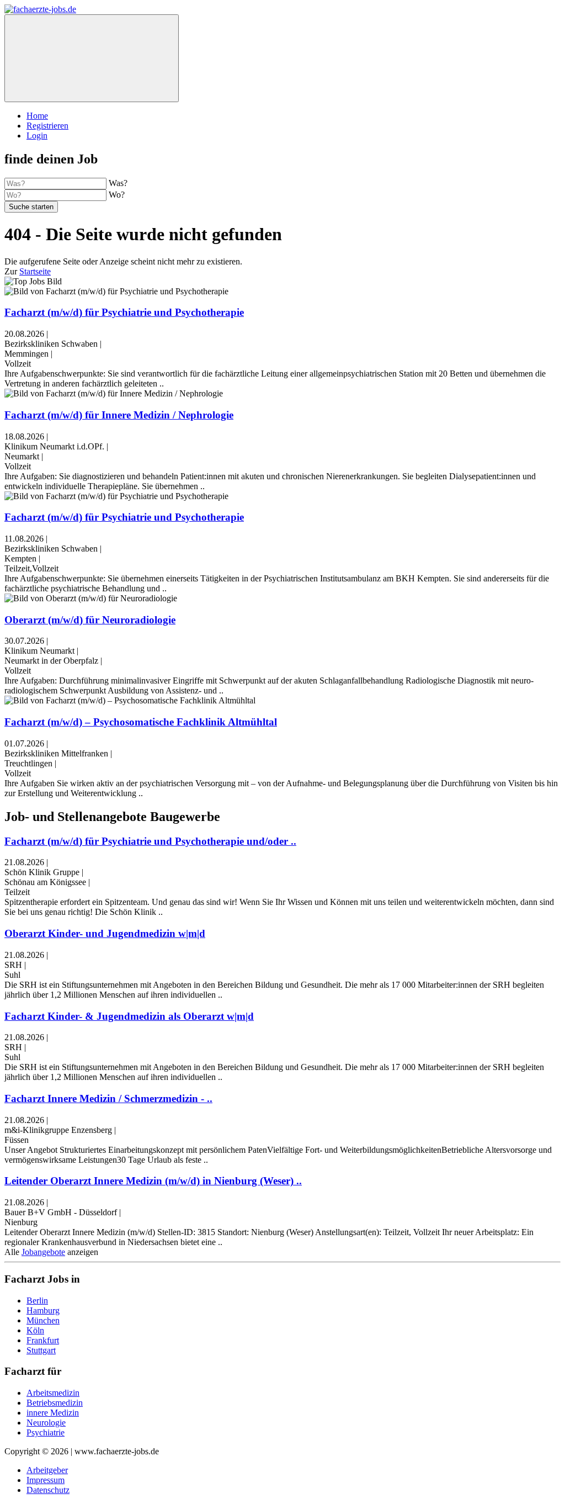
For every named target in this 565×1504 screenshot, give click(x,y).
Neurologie (46, 1422)
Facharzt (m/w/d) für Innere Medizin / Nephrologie (118, 415)
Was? (118, 183)
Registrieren (47, 125)
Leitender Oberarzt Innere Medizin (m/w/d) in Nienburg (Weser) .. (153, 1181)
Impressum (45, 1480)
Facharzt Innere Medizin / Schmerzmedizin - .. (108, 1098)
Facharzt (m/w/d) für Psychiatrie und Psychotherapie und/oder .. (150, 841)
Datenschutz (48, 1490)
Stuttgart (41, 1350)
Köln (35, 1330)
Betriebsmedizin (54, 1402)
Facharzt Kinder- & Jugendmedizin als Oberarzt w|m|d (129, 1016)
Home (37, 115)
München (43, 1320)
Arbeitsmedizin (52, 1392)
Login (36, 135)
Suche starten (31, 207)
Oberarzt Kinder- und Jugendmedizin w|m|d (104, 933)
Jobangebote (43, 1252)
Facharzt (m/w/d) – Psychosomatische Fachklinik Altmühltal (140, 722)
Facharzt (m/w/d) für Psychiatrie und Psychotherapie (124, 312)
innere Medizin (52, 1412)
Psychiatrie (45, 1432)
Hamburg (43, 1310)
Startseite (35, 271)
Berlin (37, 1300)
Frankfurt (42, 1340)
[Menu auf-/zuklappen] (91, 58)
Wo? (117, 194)
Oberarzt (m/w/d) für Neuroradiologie (89, 620)
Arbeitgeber (47, 1470)
